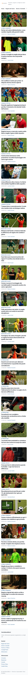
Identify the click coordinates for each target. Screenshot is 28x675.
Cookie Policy (4, 666)
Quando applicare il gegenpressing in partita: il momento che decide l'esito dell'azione (13, 107)
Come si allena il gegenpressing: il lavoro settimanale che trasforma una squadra (13, 620)
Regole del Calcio (10, 8)
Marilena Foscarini (11, 161)
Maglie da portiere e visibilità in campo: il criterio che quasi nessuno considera (13, 568)
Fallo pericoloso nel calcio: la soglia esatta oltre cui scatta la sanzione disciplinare (13, 311)
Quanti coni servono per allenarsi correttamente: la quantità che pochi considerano (13, 363)
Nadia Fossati (10, 262)
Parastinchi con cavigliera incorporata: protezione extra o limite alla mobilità (13, 416)
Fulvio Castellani (11, 110)
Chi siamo (3, 658)
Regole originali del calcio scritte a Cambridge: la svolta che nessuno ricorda (12, 594)
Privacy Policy (4, 664)
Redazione (3, 660)
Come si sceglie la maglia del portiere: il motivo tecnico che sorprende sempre (13, 56)
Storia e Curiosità (20, 8)
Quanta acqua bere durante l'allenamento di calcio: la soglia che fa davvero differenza (13, 390)
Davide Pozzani (10, 135)
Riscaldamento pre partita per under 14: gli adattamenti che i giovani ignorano (13, 493)
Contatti (3, 662)
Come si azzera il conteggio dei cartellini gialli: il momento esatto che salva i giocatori (13, 285)
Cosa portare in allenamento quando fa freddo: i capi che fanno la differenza (13, 466)
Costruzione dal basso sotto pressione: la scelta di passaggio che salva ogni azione (13, 157)
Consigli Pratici (5, 463)
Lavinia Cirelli (10, 60)
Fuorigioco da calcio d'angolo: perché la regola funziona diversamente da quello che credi (13, 337)
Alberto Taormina (11, 84)
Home (2, 8)
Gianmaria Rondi (11, 497)
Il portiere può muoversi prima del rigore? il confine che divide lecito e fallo (12, 258)
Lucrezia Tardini (10, 186)
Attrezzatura (5, 359)
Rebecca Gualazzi (11, 34)
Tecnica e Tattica (5, 103)
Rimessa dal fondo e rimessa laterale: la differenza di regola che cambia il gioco (13, 232)
